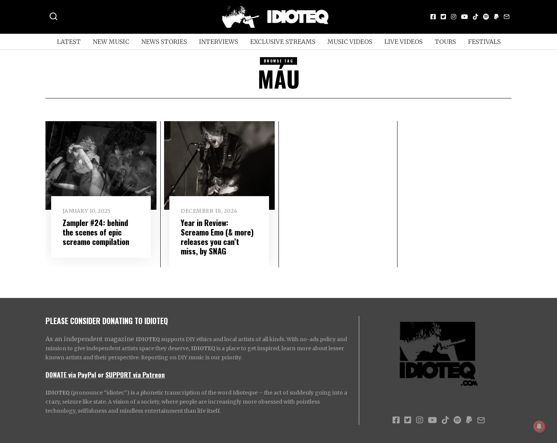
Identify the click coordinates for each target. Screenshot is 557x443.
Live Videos (403, 41)
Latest (69, 41)
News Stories (164, 41)
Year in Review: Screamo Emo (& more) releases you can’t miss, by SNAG (217, 237)
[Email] (507, 16)
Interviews (218, 41)
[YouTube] (464, 16)
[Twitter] (443, 16)
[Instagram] (453, 16)
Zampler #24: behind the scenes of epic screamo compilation (96, 232)
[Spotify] (486, 16)
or (100, 374)
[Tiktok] (475, 16)
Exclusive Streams (282, 41)
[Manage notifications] (539, 426)
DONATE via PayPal (70, 374)
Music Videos (349, 41)
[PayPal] (496, 16)
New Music (111, 41)
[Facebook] (433, 16)
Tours (445, 41)
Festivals (484, 41)
